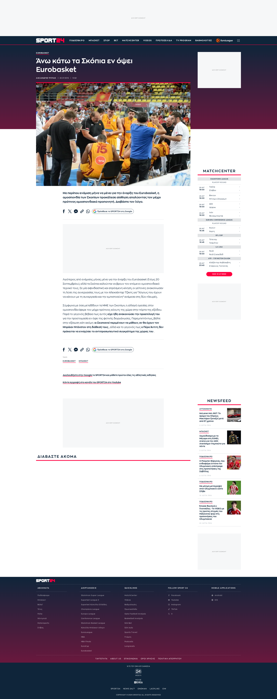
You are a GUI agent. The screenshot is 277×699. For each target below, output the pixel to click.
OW (164, 689)
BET (116, 40)
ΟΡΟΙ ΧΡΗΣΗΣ (148, 659)
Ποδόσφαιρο (77, 40)
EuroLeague (86, 632)
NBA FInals (86, 641)
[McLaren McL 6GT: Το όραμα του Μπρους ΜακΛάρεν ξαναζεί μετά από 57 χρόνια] (234, 415)
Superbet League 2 (90, 600)
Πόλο (40, 614)
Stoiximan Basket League (93, 623)
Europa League (88, 614)
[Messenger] (76, 211)
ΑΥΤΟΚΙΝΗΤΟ (205, 409)
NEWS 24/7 (129, 689)
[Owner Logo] (138, 672)
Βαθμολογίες (131, 604)
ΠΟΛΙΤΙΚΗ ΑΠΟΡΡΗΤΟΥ (170, 659)
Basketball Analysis (134, 618)
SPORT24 (115, 689)
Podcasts (129, 641)
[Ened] (138, 682)
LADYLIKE (155, 689)
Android (218, 595)
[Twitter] (70, 211)
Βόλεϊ (40, 604)
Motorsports (43, 623)
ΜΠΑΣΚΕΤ (204, 431)
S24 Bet (128, 623)
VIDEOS (147, 40)
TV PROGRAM (183, 40)
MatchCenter (131, 595)
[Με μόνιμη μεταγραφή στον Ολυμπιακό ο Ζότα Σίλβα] (234, 488)
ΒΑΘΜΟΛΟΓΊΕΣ (203, 40)
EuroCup (85, 646)
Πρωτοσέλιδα (131, 609)
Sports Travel (131, 632)
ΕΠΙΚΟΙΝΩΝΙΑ (131, 659)
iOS (216, 600)
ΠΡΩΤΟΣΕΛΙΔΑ (164, 40)
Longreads (130, 646)
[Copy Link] (82, 211)
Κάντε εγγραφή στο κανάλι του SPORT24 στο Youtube (92, 382)
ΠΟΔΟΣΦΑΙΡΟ (206, 456)
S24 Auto (129, 628)
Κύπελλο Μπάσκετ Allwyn (93, 628)
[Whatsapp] (88, 211)
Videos (128, 600)
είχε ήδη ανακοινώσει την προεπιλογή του (133, 314)
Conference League (90, 618)
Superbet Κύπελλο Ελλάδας (94, 604)
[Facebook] (64, 211)
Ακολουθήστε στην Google (77, 375)
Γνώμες (128, 637)
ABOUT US (115, 659)
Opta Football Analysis (135, 614)
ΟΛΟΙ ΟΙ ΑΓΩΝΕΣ (219, 274)
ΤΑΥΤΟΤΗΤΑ (101, 659)
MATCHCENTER (130, 40)
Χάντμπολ (42, 618)
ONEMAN (142, 689)
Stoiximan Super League (92, 595)
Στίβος (41, 628)
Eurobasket (86, 651)
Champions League (90, 609)
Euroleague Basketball (223, 40)
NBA (83, 637)
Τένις (40, 609)
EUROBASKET (69, 361)
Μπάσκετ (94, 40)
